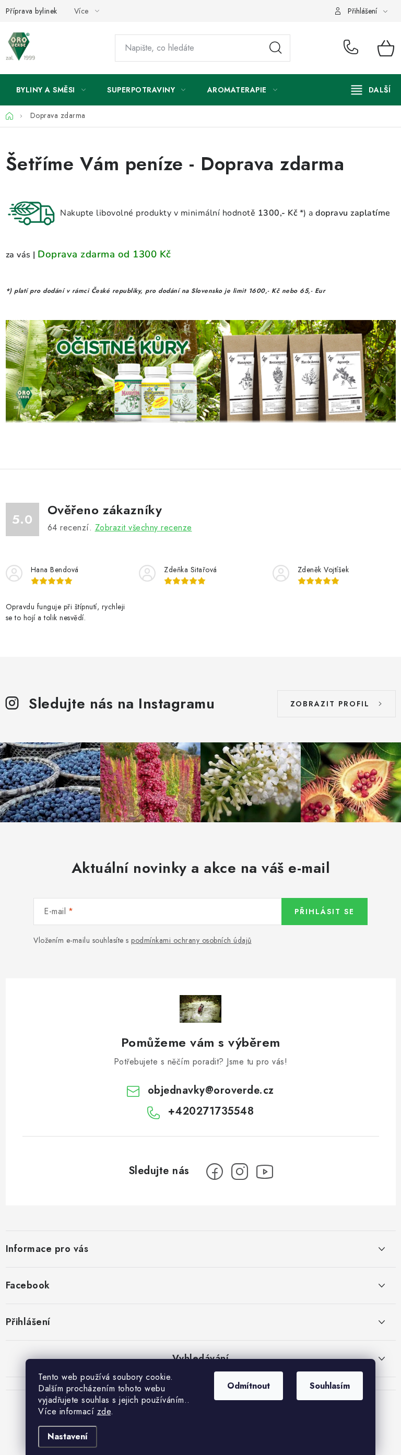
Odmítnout (248, 1386)
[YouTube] (264, 1171)
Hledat (275, 48)
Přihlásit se (324, 911)
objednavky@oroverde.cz (211, 1090)
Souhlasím (330, 1386)
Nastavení (68, 1436)
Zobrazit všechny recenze (143, 528)
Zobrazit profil (330, 704)
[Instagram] (239, 1171)
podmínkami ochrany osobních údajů (191, 940)
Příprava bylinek (31, 11)
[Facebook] (214, 1171)
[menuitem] (51, 89)
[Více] (371, 89)
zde (104, 1411)
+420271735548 (353, 48)
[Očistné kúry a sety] (201, 369)
